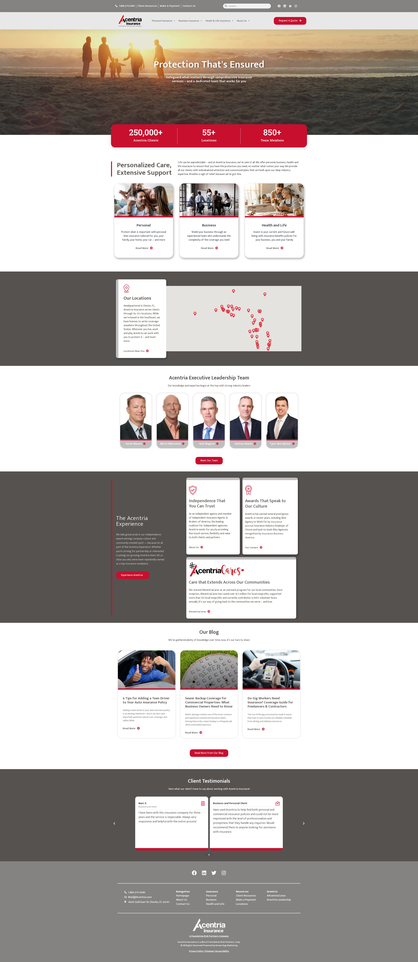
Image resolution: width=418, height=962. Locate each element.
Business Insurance (189, 20)
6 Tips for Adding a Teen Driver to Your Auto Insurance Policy (146, 700)
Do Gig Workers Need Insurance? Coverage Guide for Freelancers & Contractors (270, 702)
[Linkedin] (285, 6)
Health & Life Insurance (218, 20)
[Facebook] (279, 6)
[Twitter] (214, 873)
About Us (242, 20)
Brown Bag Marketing (227, 945)
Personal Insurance (162, 20)
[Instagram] (296, 6)
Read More (142, 248)
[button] (290, 21)
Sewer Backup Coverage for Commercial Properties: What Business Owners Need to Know (209, 702)
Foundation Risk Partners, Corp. (224, 942)
